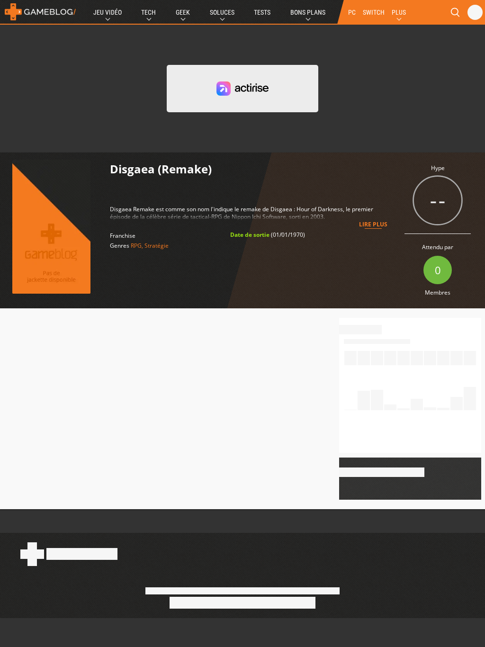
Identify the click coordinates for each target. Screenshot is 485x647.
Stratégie (156, 246)
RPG (136, 246)
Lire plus (373, 224)
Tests (262, 12)
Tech (148, 12)
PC (352, 12)
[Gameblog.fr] (38, 12)
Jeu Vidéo (107, 12)
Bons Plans (307, 12)
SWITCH (374, 12)
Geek (183, 12)
